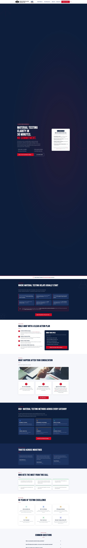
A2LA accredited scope (36, 331)
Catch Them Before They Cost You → (43, 314)
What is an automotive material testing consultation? (43, 540)
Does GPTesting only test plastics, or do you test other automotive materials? (43, 544)
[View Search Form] (71, 2)
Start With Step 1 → (43, 397)
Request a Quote (65, 1)
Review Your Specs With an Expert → (56, 347)
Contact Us (58, 1)
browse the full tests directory (25, 416)
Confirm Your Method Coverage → (43, 438)
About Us (53, 1)
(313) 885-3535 (40, 154)
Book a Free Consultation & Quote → (25, 154)
